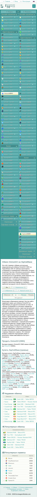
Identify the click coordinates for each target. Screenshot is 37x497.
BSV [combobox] (11, 52)
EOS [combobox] (29, 81)
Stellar (33, 368)
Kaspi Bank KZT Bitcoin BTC (26, 416)
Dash (22, 362)
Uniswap (16, 375)
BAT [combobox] (11, 40)
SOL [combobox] (11, 111)
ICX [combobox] (11, 81)
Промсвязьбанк (25, 380)
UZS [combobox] (29, 187)
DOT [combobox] (11, 96)
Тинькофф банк (19, 385)
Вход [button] (16, 1)
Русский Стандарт (24, 384)
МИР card (5, 389)
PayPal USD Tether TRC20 (16, 442)
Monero (8, 367)
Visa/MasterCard (7, 387)
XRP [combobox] (11, 105)
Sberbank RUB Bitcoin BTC (26, 411)
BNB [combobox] (11, 43)
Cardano (4, 360)
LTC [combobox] (11, 84)
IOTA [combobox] (29, 93)
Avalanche (11, 356)
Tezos (4, 373)
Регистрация (26, 1)
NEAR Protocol (21, 367)
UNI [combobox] (11, 131)
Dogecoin (5, 363)
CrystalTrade (8, 406)
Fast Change (8, 404)
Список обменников (26, 487)
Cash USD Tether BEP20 (25, 399)
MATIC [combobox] (12, 99)
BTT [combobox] (11, 55)
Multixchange (8, 399)
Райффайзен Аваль (13, 382)
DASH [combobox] (11, 70)
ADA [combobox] (11, 58)
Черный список (25, 290)
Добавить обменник (18, 490)
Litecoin (28, 365)
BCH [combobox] (11, 49)
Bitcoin (10, 358)
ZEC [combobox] (11, 143)
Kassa (6, 401)
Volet (9, 355)
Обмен (15, 487)
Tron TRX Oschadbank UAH (26, 406)
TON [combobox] (11, 122)
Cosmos (26, 360)
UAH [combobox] (11, 148)
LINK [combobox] (11, 61)
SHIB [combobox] (11, 108)
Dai (3, 362)
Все (7, 287)
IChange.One (8, 409)
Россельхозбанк (7, 384)
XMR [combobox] (11, 87)
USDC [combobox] (11, 134)
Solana (24, 368)
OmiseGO (7, 346)
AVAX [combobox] (11, 37)
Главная (7, 1)
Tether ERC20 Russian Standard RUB (19, 437)
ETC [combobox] (11, 78)
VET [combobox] (11, 137)
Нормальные (20, 287)
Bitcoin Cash (21, 358)
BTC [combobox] (11, 46)
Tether (9, 370)
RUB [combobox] (11, 17)
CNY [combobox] (11, 29)
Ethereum (17, 363)
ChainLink (15, 360)
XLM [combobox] (11, 113)
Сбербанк (5, 385)
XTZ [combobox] (11, 119)
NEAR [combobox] (11, 90)
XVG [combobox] (11, 140)
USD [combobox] (11, 20)
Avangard (27, 379)
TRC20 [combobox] (12, 116)
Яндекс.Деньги (24, 355)
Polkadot (4, 368)
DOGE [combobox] (12, 72)
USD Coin (26, 375)
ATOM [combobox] (12, 64)
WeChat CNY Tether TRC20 (26, 409)
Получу (23, 295)
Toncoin (13, 373)
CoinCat (6, 414)
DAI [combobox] (11, 67)
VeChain (26, 377)
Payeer (10, 470)
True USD (31, 373)
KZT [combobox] (29, 175)
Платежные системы (15, 489)
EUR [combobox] (29, 26)
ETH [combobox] (11, 75)
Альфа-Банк (15, 379)
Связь (26, 489)
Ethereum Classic (7, 365)
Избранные (9, 290)
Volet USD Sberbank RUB (25, 404)
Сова (6, 411)
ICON (20, 365)
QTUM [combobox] (12, 102)
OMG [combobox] (11, 93)
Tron (21, 373)
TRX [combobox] (11, 125)
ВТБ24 (20, 387)
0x (3, 356)
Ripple (15, 368)
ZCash (4, 379)
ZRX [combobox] (11, 34)
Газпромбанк (11, 380)
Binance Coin (25, 356)
